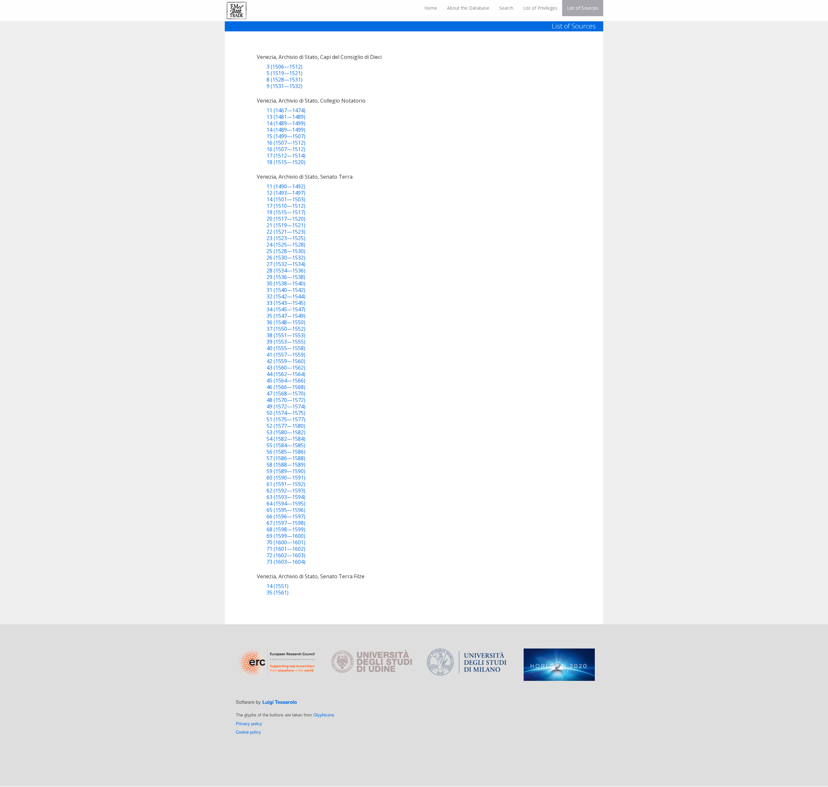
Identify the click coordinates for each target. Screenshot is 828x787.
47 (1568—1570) (286, 393)
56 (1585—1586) (286, 451)
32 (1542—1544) (286, 296)
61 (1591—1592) (286, 484)
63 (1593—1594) (286, 497)
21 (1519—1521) (286, 225)
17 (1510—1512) (286, 205)
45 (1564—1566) (286, 380)
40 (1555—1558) (286, 348)
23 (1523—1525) (286, 238)
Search (506, 8)
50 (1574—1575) (286, 412)
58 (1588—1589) (286, 464)
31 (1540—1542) (286, 290)
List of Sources (582, 8)
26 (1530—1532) (286, 257)
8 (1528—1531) (284, 79)
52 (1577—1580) (286, 425)
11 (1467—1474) (286, 110)
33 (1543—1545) (286, 302)
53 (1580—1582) (286, 432)
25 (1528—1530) (286, 251)
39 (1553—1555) (286, 341)
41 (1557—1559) (286, 354)
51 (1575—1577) (286, 419)
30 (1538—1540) (286, 283)
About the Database (468, 8)
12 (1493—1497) (286, 192)
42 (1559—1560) (286, 361)
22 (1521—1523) (286, 231)
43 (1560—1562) (286, 367)
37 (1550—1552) (286, 328)
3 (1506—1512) (284, 66)
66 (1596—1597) (286, 516)
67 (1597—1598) (286, 523)
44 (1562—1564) (286, 374)
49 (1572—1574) (286, 406)
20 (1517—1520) (286, 218)
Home (430, 8)
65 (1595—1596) (286, 510)
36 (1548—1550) (286, 322)
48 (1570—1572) (286, 400)
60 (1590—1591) (286, 477)
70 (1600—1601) (286, 542)
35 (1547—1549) (286, 315)
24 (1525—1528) (286, 244)
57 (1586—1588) (286, 458)
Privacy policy (249, 723)
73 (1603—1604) (286, 561)
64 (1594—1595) (286, 503)
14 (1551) (278, 586)
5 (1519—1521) (284, 73)
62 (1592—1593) (286, 490)
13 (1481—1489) (286, 116)
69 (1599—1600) (286, 535)
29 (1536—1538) (286, 277)
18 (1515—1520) (286, 162)
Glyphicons (323, 715)
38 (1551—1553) (286, 335)
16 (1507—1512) (286, 142)
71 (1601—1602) (286, 548)
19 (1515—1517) (286, 212)
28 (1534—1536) (286, 270)
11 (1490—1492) (286, 186)
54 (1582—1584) (286, 438)
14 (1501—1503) (286, 199)
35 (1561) (278, 592)
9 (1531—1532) (284, 86)
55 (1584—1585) (286, 445)
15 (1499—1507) (286, 136)
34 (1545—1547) (286, 309)
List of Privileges (540, 8)
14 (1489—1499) (286, 123)
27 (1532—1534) (286, 264)
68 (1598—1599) (286, 529)
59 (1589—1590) (286, 471)
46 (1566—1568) (286, 387)
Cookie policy (248, 732)
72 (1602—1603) (286, 555)
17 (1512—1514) (286, 155)
